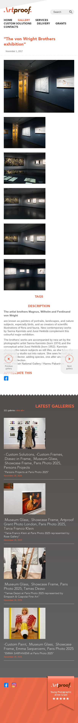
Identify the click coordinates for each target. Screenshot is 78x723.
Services (41, 20)
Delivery (43, 23)
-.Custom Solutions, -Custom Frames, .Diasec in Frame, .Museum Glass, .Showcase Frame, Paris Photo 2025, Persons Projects (33, 461)
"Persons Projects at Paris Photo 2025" (26, 472)
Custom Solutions (17, 23)
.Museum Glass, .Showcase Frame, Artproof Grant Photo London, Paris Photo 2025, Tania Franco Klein (39, 524)
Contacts (11, 27)
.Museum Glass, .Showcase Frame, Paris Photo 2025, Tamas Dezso (36, 586)
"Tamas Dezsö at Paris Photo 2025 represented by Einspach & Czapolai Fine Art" (33, 595)
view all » (20, 410)
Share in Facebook (6, 378)
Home (8, 20)
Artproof (17, 10)
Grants (60, 23)
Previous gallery (8, 361)
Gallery (24, 20)
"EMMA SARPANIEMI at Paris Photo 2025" (29, 653)
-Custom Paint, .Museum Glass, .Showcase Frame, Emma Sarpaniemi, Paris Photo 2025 (39, 646)
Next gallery (69, 361)
